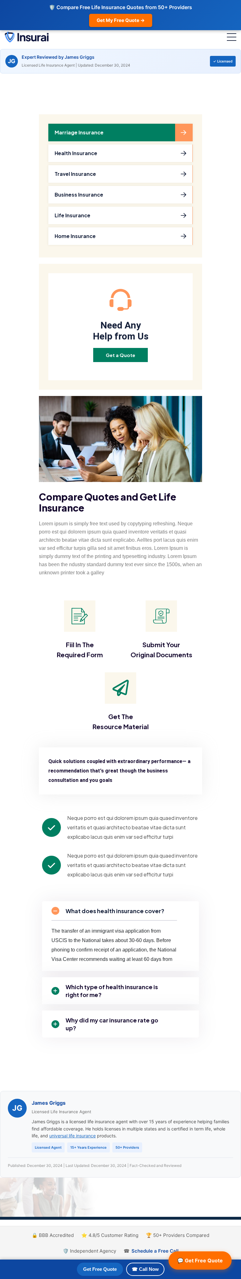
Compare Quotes (79, 497)
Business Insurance (79, 194)
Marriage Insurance (79, 132)
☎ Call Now (145, 1269)
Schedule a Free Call (155, 1251)
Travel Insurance (75, 174)
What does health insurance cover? (115, 910)
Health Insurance (76, 153)
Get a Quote (120, 355)
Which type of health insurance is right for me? (112, 990)
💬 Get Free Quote (200, 1260)
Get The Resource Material (121, 721)
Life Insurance (72, 215)
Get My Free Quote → (121, 20)
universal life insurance (72, 1135)
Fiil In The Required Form (80, 649)
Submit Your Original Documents (161, 649)
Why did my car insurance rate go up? (112, 1024)
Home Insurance (75, 236)
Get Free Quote (100, 1269)
